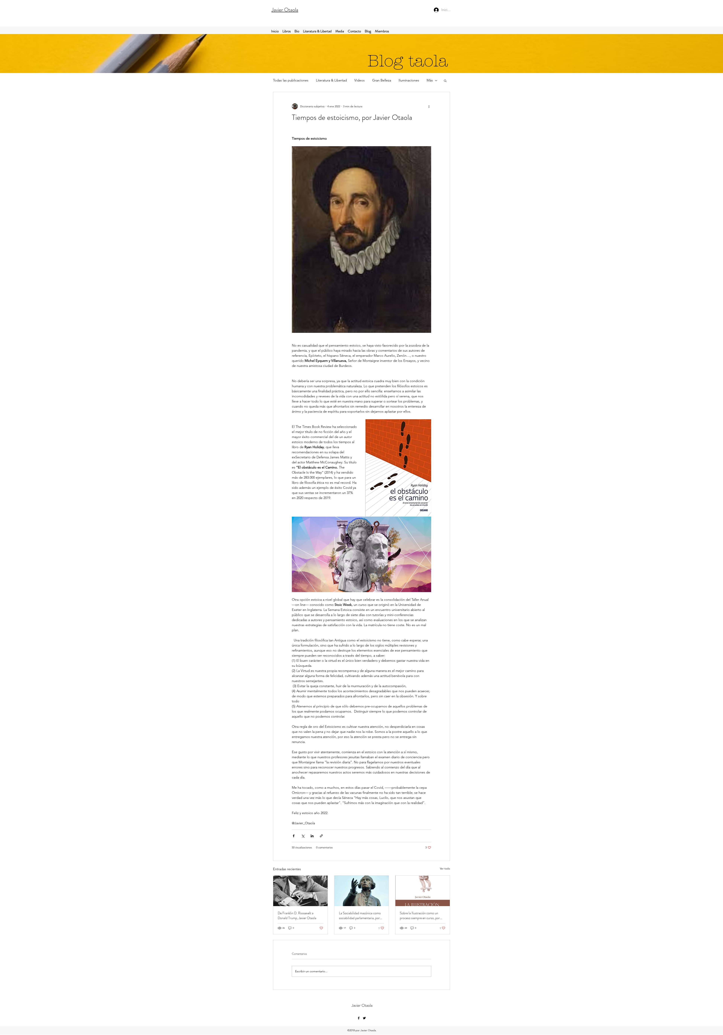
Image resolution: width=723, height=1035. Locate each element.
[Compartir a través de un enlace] (321, 836)
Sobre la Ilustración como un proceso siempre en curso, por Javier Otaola (420, 915)
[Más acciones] (429, 106)
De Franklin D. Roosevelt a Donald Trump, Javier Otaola (297, 915)
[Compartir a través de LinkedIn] (312, 836)
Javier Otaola (285, 10)
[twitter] (364, 1018)
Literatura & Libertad (331, 80)
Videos (359, 80)
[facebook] (359, 1018)
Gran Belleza (381, 80)
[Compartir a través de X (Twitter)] (303, 836)
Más (430, 80)
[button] (445, 80)
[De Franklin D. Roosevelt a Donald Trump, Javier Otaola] (300, 891)
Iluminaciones (409, 80)
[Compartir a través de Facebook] (293, 836)
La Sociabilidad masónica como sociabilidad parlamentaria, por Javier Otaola (360, 915)
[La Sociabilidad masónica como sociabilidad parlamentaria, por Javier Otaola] (361, 891)
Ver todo (445, 868)
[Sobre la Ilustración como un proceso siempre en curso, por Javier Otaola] (422, 891)
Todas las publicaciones (290, 80)
